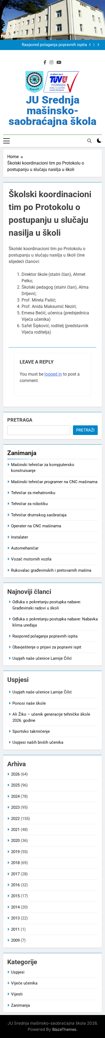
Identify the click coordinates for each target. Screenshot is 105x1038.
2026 (15, 774)
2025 (15, 785)
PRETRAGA (19, 420)
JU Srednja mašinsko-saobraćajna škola (52, 111)
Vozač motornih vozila (31, 559)
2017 (15, 874)
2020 (15, 840)
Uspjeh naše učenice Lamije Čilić (42, 658)
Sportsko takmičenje (31, 731)
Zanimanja (20, 1005)
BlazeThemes (64, 1029)
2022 (15, 818)
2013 (15, 918)
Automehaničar (24, 548)
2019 (15, 851)
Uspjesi (17, 972)
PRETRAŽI (85, 430)
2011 (15, 929)
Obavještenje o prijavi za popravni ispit (46, 647)
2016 (15, 885)
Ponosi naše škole (29, 703)
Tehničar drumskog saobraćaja (38, 515)
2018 (15, 862)
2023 (15, 807)
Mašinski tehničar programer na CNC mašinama (54, 481)
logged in (53, 374)
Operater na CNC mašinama (36, 526)
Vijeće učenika (24, 983)
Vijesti (17, 994)
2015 (15, 896)
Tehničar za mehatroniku (33, 492)
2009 (15, 940)
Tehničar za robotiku (29, 503)
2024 (15, 796)
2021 (15, 829)
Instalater (19, 537)
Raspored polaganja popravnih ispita (54, 45)
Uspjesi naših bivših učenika (37, 742)
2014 (15, 907)
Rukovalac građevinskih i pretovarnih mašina (51, 570)
